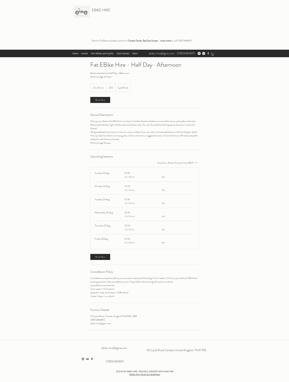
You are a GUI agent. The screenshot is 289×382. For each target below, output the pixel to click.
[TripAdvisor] (203, 53)
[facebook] (208, 53)
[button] (212, 54)
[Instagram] (199, 53)
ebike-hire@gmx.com (161, 53)
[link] (100, 100)
